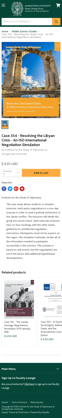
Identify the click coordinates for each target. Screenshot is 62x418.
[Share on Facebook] (4, 188)
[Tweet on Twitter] (10, 188)
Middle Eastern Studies (24, 31)
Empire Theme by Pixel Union (15, 412)
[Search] (56, 21)
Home (5, 31)
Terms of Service (19, 402)
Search (5, 402)
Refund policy (37, 402)
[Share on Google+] (16, 188)
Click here (29, 384)
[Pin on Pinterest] (22, 188)
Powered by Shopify (39, 412)
